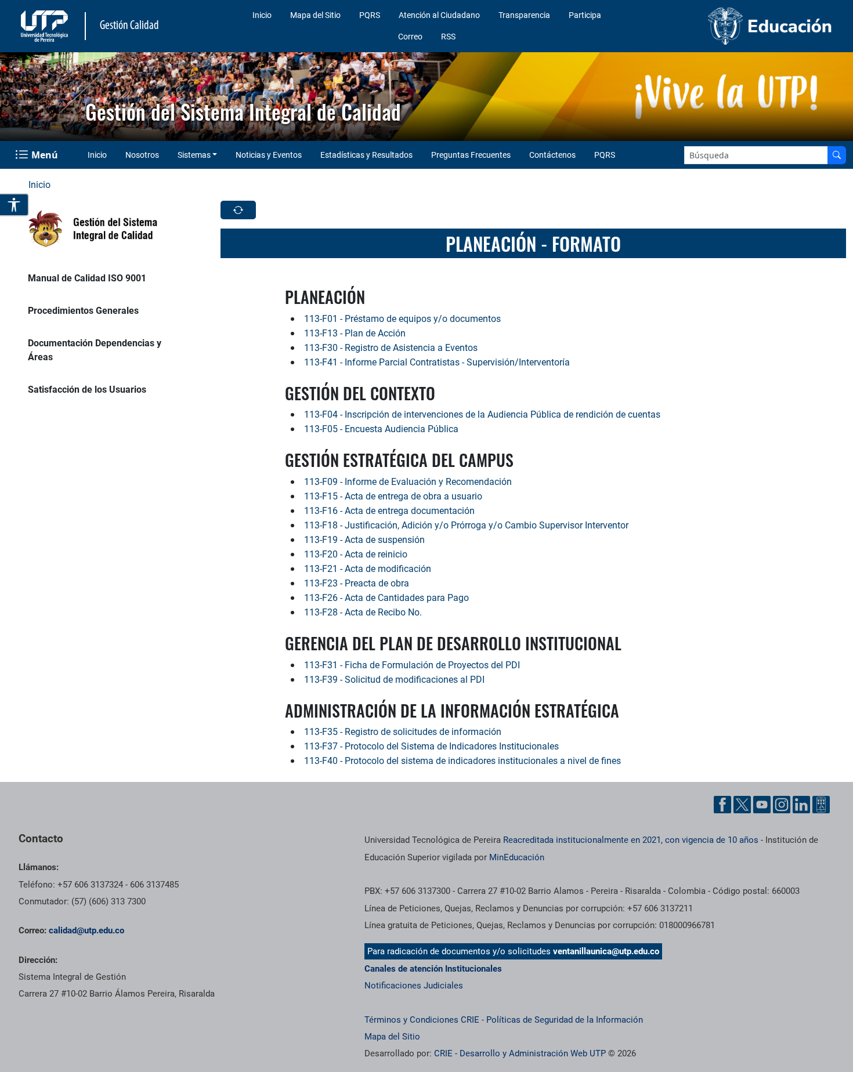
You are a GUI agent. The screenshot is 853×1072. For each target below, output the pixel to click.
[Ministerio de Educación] (742, 26)
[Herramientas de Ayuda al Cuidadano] (821, 804)
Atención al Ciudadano (439, 15)
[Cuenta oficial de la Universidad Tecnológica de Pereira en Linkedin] (801, 804)
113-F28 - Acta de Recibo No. (363, 612)
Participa (585, 15)
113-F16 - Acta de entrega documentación (389, 510)
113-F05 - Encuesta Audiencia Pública (381, 428)
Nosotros (142, 155)
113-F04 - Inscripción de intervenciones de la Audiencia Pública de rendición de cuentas (482, 414)
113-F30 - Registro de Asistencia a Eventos (391, 347)
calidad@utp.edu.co (86, 930)
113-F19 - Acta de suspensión (364, 539)
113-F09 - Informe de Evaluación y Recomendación (408, 481)
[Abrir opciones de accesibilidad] (14, 204)
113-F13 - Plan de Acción (355, 333)
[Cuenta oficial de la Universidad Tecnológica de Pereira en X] (742, 804)
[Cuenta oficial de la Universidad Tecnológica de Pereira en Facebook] (722, 804)
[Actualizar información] (238, 210)
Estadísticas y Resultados (366, 155)
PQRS (369, 15)
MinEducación (516, 857)
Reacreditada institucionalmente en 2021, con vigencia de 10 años (630, 840)
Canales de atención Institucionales (433, 969)
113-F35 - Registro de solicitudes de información (402, 731)
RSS (448, 36)
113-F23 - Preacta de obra (356, 583)
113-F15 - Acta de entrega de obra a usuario (393, 496)
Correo (410, 36)
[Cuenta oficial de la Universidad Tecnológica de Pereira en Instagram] (781, 804)
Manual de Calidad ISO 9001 (87, 278)
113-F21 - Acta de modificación (367, 568)
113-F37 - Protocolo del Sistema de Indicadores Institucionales (431, 746)
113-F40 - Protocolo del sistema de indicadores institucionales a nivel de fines (462, 760)
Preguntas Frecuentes (471, 155)
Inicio (262, 15)
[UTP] (46, 26)
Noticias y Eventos (269, 155)
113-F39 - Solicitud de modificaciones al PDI (394, 679)
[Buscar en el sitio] (836, 155)
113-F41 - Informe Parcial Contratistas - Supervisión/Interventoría (437, 362)
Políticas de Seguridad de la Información (564, 1020)
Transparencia (524, 15)
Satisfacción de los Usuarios (87, 389)
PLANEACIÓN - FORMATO (533, 243)
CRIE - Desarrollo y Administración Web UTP (520, 1053)
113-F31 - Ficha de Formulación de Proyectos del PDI (412, 665)
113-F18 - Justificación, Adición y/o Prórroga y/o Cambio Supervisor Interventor (466, 525)
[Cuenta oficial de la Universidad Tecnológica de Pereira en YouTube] (762, 804)
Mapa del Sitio (315, 15)
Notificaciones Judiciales (413, 985)
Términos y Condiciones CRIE (421, 1020)
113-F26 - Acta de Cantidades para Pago (386, 597)
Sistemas (194, 155)
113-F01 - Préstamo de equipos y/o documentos (402, 318)
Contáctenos (552, 155)
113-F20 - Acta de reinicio (355, 554)
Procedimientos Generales (83, 310)
